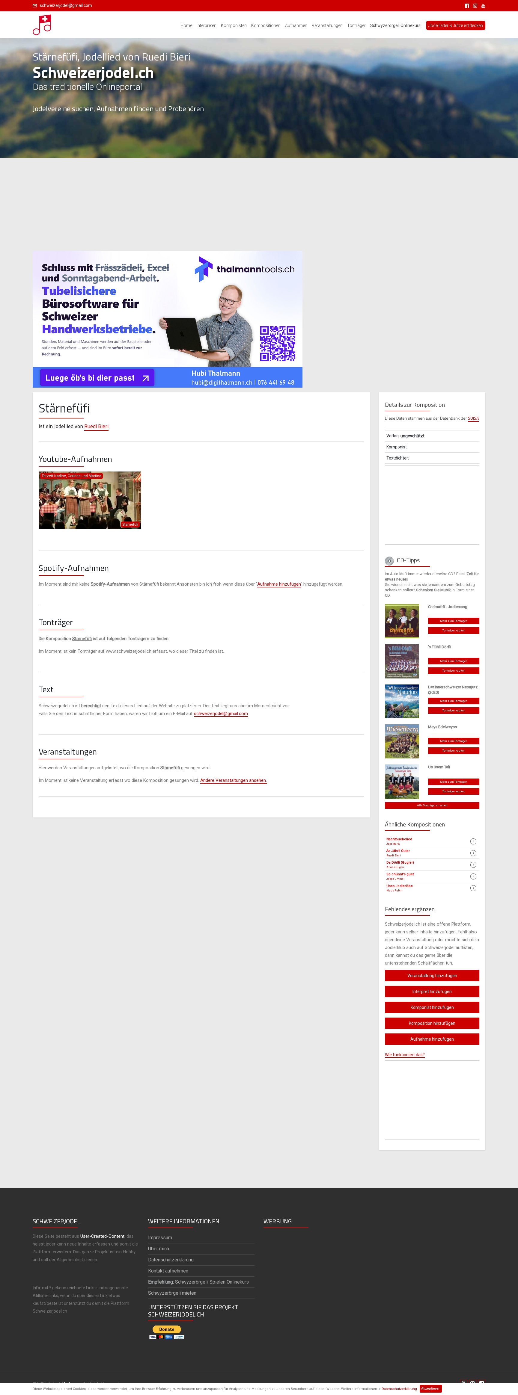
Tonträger (356, 25)
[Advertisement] (259, 205)
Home (186, 25)
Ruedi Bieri (96, 426)
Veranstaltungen (327, 25)
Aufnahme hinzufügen (279, 584)
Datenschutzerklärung (399, 1389)
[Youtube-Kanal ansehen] (481, 5)
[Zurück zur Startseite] (42, 23)
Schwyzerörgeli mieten (172, 1293)
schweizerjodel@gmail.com (66, 5)
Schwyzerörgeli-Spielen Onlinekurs (198, 1282)
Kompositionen (266, 25)
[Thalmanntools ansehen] (167, 316)
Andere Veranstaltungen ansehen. (233, 780)
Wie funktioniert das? (405, 1054)
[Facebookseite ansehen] (466, 5)
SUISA (473, 418)
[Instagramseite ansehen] (474, 5)
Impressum (160, 1237)
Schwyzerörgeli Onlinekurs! (395, 25)
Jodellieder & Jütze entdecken (455, 25)
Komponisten (234, 25)
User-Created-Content (102, 1236)
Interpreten (206, 25)
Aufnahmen (296, 25)
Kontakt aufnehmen (168, 1271)
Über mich (158, 1249)
